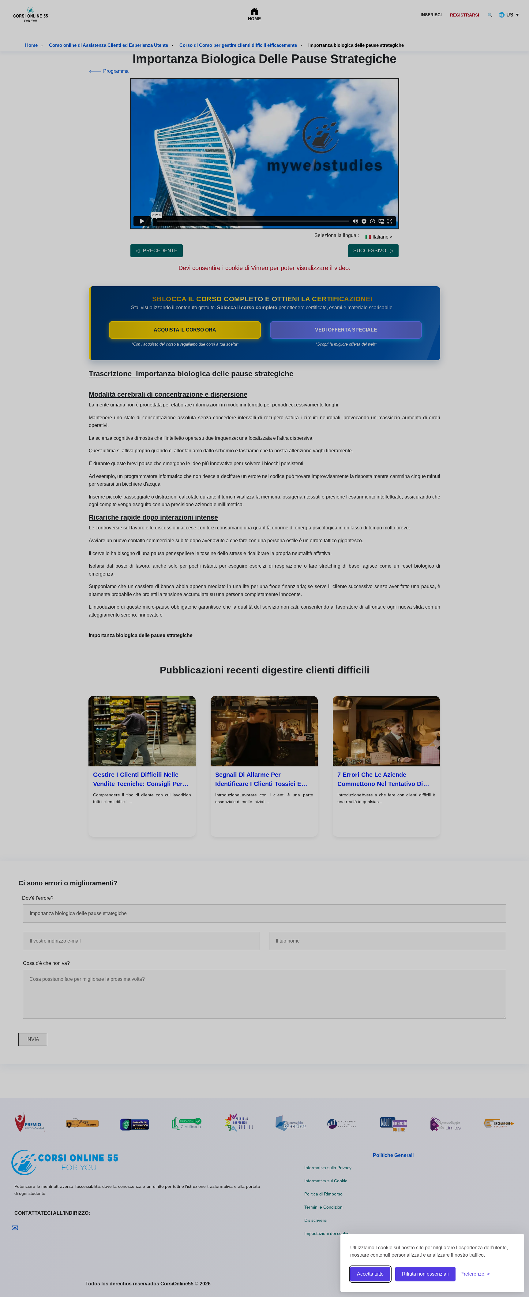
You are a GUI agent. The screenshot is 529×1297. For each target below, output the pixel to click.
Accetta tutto (370, 1274)
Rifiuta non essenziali (425, 1274)
